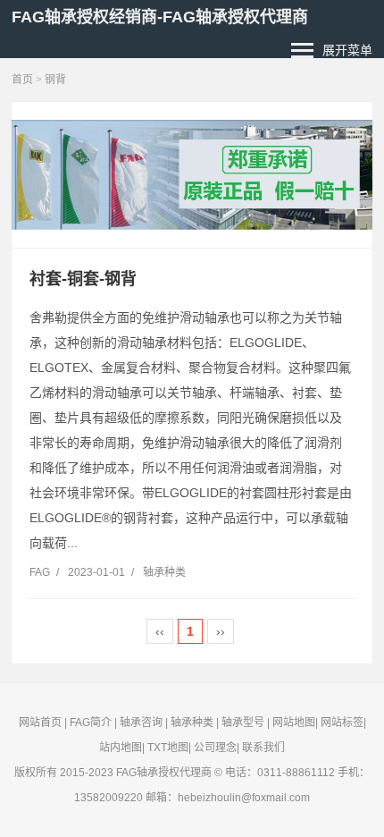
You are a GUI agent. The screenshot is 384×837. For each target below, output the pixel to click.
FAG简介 (91, 722)
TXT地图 (167, 747)
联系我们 (263, 747)
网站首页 (40, 722)
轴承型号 (242, 722)
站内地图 (120, 747)
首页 (22, 79)
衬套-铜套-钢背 (83, 279)
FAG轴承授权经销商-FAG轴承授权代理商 (160, 17)
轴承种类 (164, 572)
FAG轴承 (137, 772)
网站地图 (293, 722)
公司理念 (215, 747)
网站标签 (342, 722)
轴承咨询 (141, 722)
